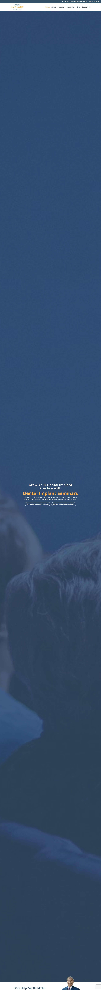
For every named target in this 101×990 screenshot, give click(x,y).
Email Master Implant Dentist (78, 1)
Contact (84, 7)
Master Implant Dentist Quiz (63, 504)
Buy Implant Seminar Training (38, 504)
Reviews (66, 1)
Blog (78, 7)
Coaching (70, 7)
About (54, 7)
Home (47, 7)
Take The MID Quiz (93, 1)
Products (61, 7)
